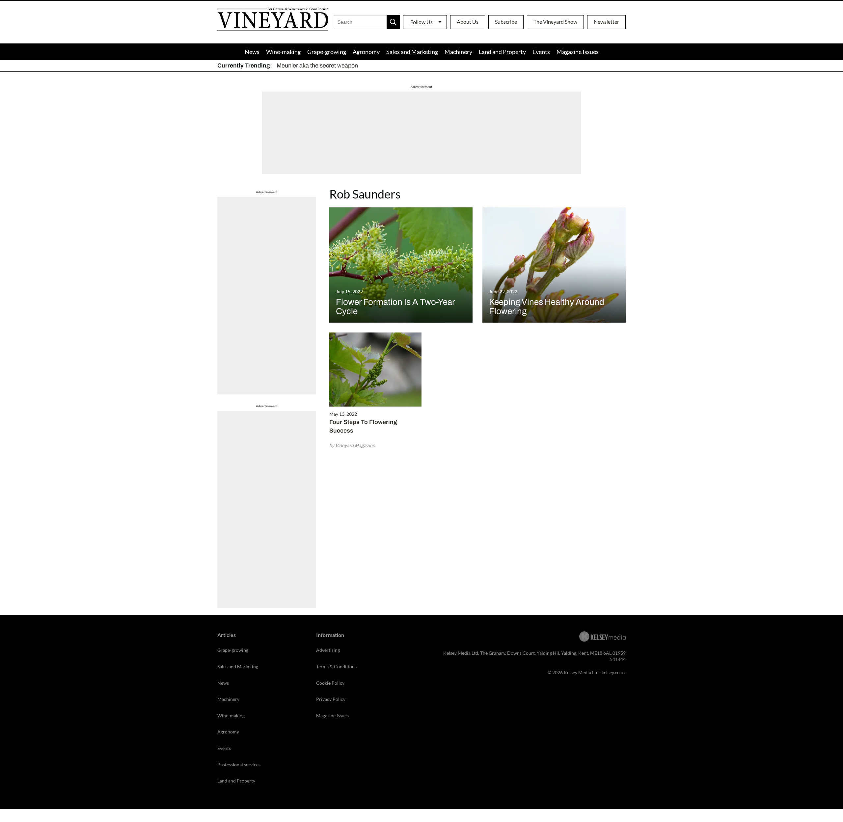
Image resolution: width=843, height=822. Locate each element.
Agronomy (366, 51)
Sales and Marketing (412, 51)
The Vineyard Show (555, 21)
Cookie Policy (330, 683)
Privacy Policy (330, 699)
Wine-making (283, 51)
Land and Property (502, 51)
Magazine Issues (578, 51)
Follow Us (421, 22)
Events (541, 51)
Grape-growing (326, 51)
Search (393, 22)
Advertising (328, 650)
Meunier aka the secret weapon (317, 65)
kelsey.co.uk (614, 672)
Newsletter (606, 21)
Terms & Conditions (336, 666)
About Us (467, 21)
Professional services (238, 764)
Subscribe (506, 21)
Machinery (458, 51)
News (252, 51)
